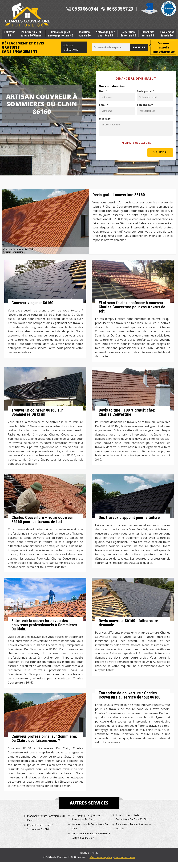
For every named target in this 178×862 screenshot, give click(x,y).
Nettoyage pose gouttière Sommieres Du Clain (86, 817)
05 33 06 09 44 (85, 9)
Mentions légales (101, 857)
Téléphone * (145, 104)
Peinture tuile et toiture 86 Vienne (31, 33)
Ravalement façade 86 (167, 33)
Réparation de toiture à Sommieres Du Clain (40, 827)
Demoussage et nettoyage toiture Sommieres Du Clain (90, 835)
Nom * (103, 91)
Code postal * (145, 91)
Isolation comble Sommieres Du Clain (89, 826)
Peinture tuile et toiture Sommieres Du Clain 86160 (131, 817)
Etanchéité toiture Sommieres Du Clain (46, 818)
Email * (103, 104)
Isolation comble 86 (84, 33)
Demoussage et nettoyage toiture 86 (60, 33)
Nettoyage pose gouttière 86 (105, 33)
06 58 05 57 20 (120, 9)
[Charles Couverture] (27, 15)
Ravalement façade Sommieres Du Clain (133, 826)
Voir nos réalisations (70, 47)
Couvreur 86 (9, 33)
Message (105, 118)
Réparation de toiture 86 (128, 33)
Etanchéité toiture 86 (147, 33)
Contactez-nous (124, 857)
